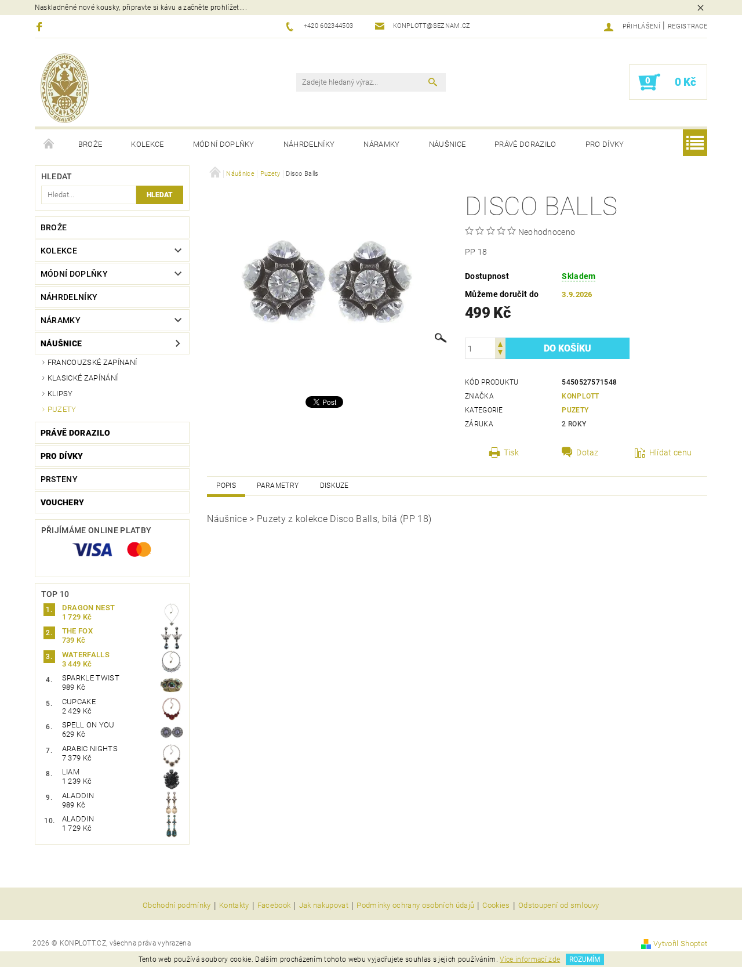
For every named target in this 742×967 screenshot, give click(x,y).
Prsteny (59, 479)
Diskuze (334, 485)
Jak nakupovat (323, 905)
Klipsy (60, 393)
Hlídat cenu (670, 452)
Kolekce (147, 144)
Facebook (274, 905)
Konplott (580, 396)
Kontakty (234, 905)
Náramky (381, 144)
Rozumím (584, 959)
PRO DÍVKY (604, 144)
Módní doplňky (223, 144)
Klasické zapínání (83, 378)
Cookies (496, 905)
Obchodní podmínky (176, 905)
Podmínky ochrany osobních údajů (415, 905)
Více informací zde (530, 959)
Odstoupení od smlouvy (558, 905)
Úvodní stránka (49, 144)
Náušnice (447, 144)
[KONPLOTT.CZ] (65, 88)
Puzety (62, 409)
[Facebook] (41, 26)
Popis (226, 485)
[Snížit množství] (500, 353)
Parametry (278, 485)
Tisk (511, 452)
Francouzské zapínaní (92, 362)
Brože (90, 144)
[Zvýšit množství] (500, 343)
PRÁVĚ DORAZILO (525, 144)
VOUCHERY (63, 502)
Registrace (687, 26)
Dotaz (587, 452)
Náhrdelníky (309, 144)
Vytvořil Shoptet (680, 943)
